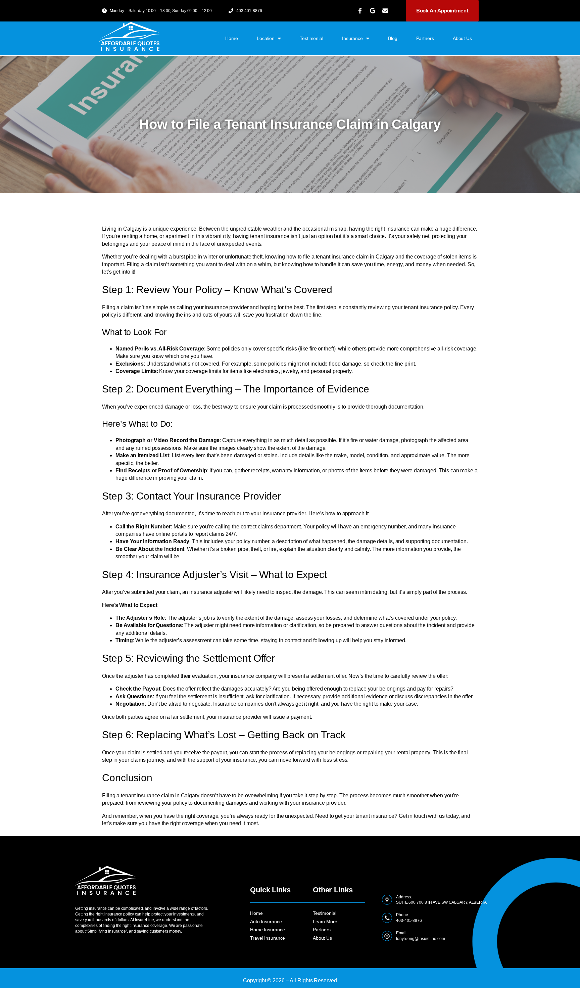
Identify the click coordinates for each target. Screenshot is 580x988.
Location (266, 38)
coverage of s (430, 257)
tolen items (458, 257)
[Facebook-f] (360, 11)
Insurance (352, 38)
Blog (392, 38)
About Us (462, 38)
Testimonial (311, 38)
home (231, 38)
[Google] (373, 11)
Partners (425, 38)
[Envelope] (385, 11)
